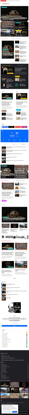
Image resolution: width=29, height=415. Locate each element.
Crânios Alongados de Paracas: (23, 195)
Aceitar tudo (14, 411)
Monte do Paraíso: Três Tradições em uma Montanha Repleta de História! (23, 47)
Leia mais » (17, 76)
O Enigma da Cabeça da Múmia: (23, 56)
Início (7, 413)
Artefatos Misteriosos (18, 38)
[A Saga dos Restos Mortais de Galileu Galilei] (17, 79)
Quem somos (12, 413)
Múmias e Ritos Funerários (5, 338)
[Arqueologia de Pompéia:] (23, 390)
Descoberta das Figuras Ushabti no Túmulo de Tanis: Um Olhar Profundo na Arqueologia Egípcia (7, 27)
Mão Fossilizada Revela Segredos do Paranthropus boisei (21, 27)
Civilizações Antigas (4, 22)
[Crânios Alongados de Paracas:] (17, 195)
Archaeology (3, 403)
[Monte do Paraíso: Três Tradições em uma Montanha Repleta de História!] (17, 46)
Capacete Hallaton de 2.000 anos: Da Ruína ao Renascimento (21, 35)
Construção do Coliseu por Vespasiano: (12, 294)
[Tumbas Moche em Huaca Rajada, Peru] (17, 191)
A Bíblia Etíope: (8, 297)
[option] (14, 21)
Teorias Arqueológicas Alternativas (6, 339)
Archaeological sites (21, 402)
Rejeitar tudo (9, 411)
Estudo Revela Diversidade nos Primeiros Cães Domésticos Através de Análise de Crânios (14, 18)
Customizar (4, 411)
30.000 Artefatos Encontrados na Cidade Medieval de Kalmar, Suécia (10, 81)
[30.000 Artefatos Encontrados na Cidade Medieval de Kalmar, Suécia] (4, 79)
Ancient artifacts (3, 402)
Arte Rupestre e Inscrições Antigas (5, 366)
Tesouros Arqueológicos (18, 30)
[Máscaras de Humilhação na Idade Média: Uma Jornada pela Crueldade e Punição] (4, 292)
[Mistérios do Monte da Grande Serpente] (4, 118)
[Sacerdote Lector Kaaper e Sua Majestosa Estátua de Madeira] (4, 84)
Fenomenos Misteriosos (5, 346)
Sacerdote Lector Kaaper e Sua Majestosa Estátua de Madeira (9, 86)
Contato (27, 413)
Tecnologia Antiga (4, 345)
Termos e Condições (17, 413)
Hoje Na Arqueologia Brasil (18, 67)
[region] (10, 409)
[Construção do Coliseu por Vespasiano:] (4, 295)
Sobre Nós (9, 413)
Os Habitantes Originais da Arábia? (11, 0)
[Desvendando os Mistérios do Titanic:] (17, 84)
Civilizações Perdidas (22, 180)
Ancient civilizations (9, 402)
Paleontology (12, 403)
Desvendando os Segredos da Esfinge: (23, 188)
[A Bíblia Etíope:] (4, 299)
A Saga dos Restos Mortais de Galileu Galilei (23, 80)
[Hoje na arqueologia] (5, 3)
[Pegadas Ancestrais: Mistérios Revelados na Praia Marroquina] (17, 51)
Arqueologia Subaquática (20, 65)
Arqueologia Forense (4, 7)
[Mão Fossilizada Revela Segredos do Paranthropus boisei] (21, 25)
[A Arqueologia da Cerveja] (23, 395)
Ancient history (15, 402)
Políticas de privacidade (23, 413)
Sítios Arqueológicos (4, 340)
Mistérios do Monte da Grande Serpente (9, 119)
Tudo (9, 38)
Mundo (2, 373)
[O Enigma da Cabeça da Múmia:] (17, 56)
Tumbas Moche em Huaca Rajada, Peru (23, 192)
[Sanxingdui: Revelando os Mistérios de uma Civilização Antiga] (17, 59)
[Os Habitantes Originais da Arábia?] (7, 33)
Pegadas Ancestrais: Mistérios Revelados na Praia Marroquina (23, 52)
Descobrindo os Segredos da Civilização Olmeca (13, 287)
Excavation (7, 403)
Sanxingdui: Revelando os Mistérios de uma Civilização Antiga (23, 60)
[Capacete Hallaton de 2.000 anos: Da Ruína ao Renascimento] (21, 33)
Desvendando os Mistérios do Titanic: (23, 85)
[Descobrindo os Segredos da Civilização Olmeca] (4, 288)
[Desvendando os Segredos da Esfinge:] (17, 187)
